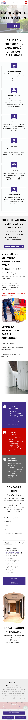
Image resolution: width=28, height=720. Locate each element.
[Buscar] (13, 2)
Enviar (14, 579)
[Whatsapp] (17, 2)
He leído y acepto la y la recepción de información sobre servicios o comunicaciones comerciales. (14, 554)
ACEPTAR (20, 717)
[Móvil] (15, 2)
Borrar (14, 583)
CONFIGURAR (14, 713)
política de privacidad (13, 552)
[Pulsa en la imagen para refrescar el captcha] (7, 542)
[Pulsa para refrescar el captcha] (10, 543)
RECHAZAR (8, 717)
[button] (26, 2)
